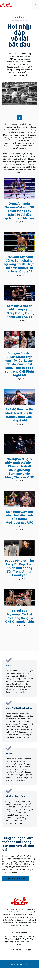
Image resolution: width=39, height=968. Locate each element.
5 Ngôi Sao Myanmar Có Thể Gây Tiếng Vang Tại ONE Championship (19, 616)
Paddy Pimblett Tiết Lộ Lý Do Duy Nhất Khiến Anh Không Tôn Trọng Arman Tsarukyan (19, 568)
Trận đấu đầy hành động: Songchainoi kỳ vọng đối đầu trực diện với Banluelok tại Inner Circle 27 (19, 264)
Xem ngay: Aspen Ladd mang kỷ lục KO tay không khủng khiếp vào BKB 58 (19, 311)
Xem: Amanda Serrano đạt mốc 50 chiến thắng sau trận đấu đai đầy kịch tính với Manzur (19, 211)
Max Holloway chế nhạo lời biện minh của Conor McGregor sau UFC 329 (20, 519)
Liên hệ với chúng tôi (15, 879)
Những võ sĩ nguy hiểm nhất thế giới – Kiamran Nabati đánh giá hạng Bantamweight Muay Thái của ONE (19, 468)
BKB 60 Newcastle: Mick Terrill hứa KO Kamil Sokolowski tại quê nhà (19, 415)
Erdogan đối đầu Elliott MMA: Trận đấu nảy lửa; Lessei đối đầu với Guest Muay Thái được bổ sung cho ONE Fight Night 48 (19, 364)
